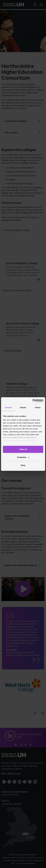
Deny (23, 465)
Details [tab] (23, 407)
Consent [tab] (8, 407)
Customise (21, 457)
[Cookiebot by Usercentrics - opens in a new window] (32, 400)
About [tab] (37, 407)
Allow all (23, 449)
